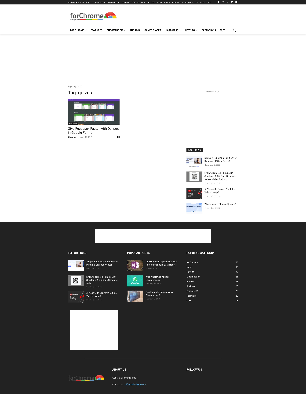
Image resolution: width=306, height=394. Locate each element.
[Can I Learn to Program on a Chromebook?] (135, 296)
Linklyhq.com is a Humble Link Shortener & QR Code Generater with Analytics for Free (220, 176)
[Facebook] (218, 2)
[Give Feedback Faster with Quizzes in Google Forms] (94, 112)
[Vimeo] (232, 2)
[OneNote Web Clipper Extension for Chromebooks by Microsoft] (135, 265)
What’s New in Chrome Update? (220, 204)
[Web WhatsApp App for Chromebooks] (135, 280)
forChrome (73, 123)
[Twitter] (227, 2)
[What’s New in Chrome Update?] (194, 208)
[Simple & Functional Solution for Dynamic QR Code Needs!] (194, 162)
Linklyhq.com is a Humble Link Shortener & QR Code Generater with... (102, 280)
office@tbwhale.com (135, 384)
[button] (234, 30)
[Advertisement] (177, 16)
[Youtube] (236, 2)
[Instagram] (223, 2)
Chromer (72, 137)
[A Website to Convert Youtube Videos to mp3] (194, 193)
